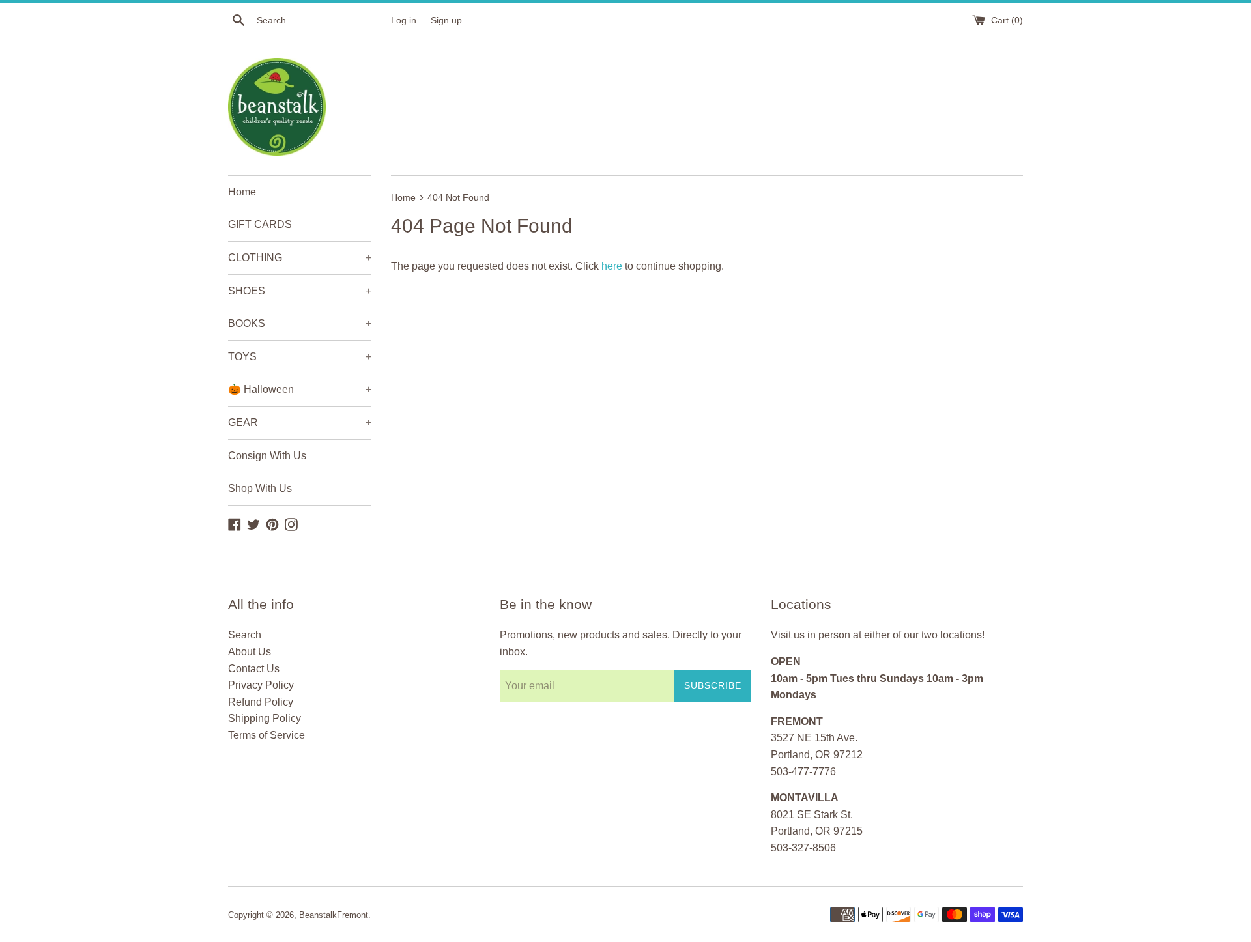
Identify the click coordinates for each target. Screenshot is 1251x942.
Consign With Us (267, 455)
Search (244, 634)
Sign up (446, 20)
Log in (403, 20)
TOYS (299, 356)
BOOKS (299, 323)
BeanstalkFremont (333, 915)
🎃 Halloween (299, 389)
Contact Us (254, 668)
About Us (249, 651)
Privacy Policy (261, 685)
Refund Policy (260, 701)
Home (242, 191)
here (611, 266)
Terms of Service (266, 735)
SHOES (299, 290)
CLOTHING (299, 257)
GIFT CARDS (260, 224)
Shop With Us (260, 488)
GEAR (299, 422)
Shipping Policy (264, 718)
